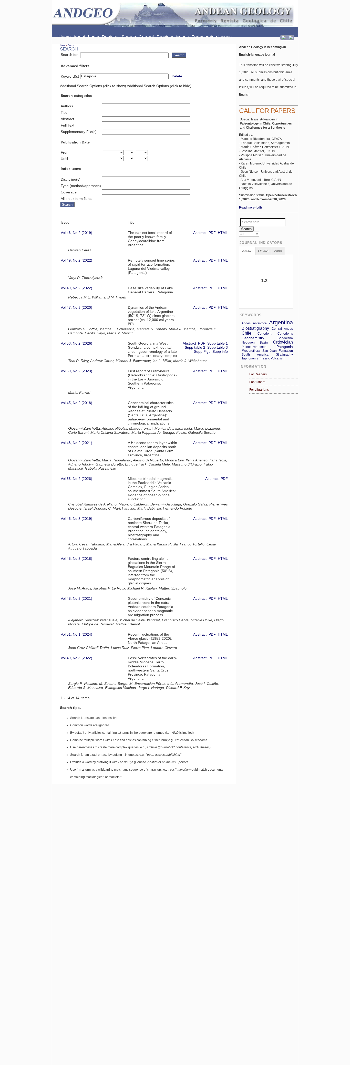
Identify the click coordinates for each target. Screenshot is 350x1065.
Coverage (69, 192)
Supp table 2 (195, 347)
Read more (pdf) (250, 207)
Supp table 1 (217, 343)
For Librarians (259, 389)
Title (64, 112)
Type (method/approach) (81, 186)
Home (64, 36)
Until (64, 158)
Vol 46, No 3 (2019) (76, 518)
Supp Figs (202, 351)
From (65, 152)
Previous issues (173, 36)
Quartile (278, 251)
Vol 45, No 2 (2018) (76, 403)
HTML (223, 233)
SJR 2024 (263, 251)
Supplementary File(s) (79, 132)
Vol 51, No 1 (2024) (76, 634)
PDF (212, 233)
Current (146, 36)
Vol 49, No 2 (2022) (76, 260)
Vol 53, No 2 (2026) (76, 343)
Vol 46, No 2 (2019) (76, 233)
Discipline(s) (70, 179)
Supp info (220, 351)
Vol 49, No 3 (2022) (76, 658)
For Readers (258, 374)
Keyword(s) (70, 76)
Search (128, 36)
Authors (67, 106)
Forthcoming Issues (211, 36)
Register (110, 36)
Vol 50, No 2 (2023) (76, 371)
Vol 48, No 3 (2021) (76, 598)
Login (93, 36)
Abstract (67, 119)
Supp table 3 (217, 347)
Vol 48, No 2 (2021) (76, 443)
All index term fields (76, 199)
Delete (177, 76)
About (79, 36)
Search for (69, 55)
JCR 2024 (247, 251)
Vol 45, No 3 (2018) (76, 558)
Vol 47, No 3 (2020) (76, 307)
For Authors (257, 382)
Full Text (67, 125)
